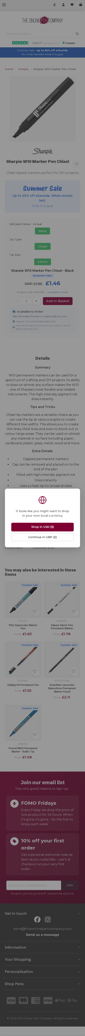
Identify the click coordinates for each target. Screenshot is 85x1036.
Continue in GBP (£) (42, 537)
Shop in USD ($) (42, 527)
